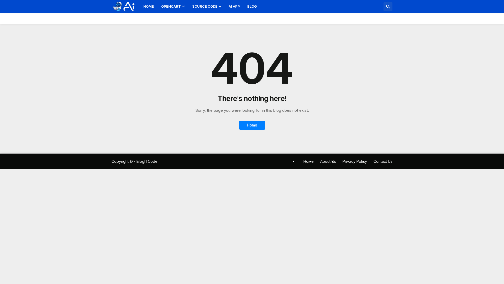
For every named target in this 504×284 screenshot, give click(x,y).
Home (148, 6)
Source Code (204, 6)
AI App (234, 6)
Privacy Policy (355, 161)
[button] (388, 6)
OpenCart (171, 6)
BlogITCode (147, 161)
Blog (252, 6)
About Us (328, 161)
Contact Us (383, 161)
